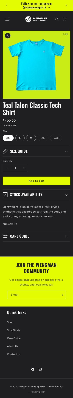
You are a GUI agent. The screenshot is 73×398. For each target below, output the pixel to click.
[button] (7, 19)
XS (8, 137)
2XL (58, 138)
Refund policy (56, 386)
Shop (10, 322)
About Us (12, 346)
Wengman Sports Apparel (32, 386)
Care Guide (14, 338)
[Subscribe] (62, 295)
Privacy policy (38, 392)
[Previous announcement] (6, 5)
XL (44, 138)
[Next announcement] (66, 5)
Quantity (7, 161)
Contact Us (14, 354)
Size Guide (13, 330)
